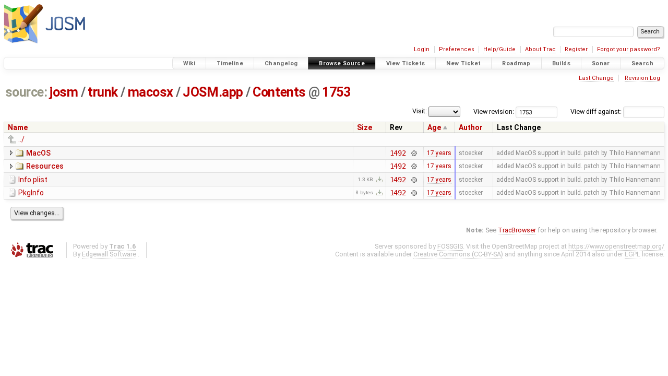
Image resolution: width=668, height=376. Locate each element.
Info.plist (32, 179)
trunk (103, 92)
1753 (336, 92)
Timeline (230, 63)
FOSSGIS (450, 246)
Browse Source (342, 63)
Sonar (601, 63)
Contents (279, 92)
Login (422, 49)
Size (364, 127)
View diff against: (596, 111)
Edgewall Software (109, 254)
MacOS (38, 153)
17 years (439, 153)
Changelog (281, 63)
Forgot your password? (628, 49)
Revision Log (642, 78)
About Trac (540, 49)
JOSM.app (213, 92)
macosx (150, 92)
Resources (45, 166)
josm (64, 92)
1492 (398, 153)
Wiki (189, 63)
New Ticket (463, 63)
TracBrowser (517, 230)
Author (471, 127)
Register (576, 49)
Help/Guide (499, 49)
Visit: (419, 111)
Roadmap (516, 63)
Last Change (596, 78)
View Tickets (405, 63)
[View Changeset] (413, 153)
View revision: (493, 111)
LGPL (632, 254)
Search (642, 63)
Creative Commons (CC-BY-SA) (458, 254)
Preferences (456, 49)
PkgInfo (31, 193)
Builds (561, 63)
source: (26, 92)
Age (434, 127)
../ (21, 139)
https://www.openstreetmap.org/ (616, 246)
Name (18, 127)
